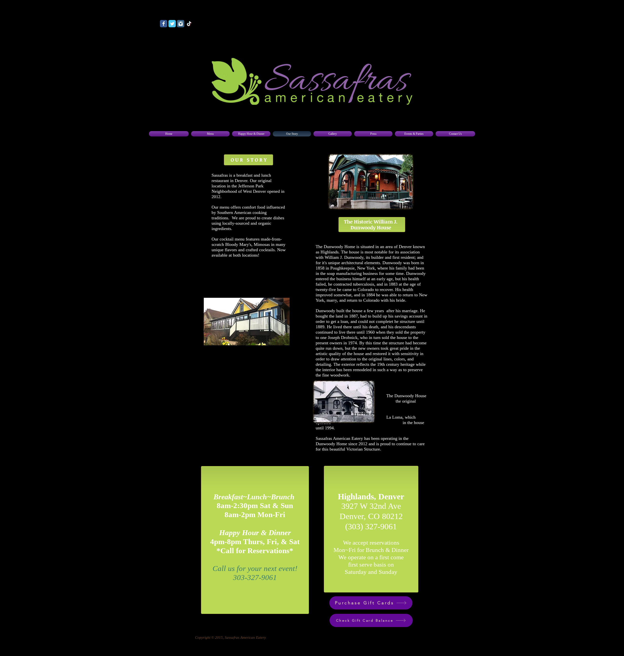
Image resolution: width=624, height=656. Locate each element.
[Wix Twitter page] (172, 23)
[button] (210, 133)
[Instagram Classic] (180, 23)
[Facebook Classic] (163, 23)
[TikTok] (189, 23)
